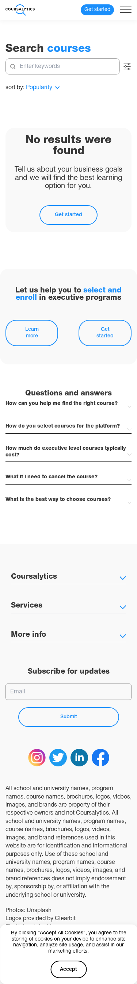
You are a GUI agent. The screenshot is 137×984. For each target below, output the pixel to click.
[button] (68, 404)
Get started (68, 215)
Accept (68, 969)
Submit (68, 717)
